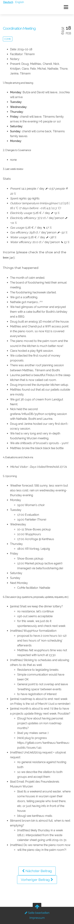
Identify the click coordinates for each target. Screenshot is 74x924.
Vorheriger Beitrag (36, 880)
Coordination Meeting (19, 28)
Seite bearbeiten (38, 913)
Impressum (37, 918)
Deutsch (8, 2)
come (7, 39)
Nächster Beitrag (38, 871)
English (19, 2)
